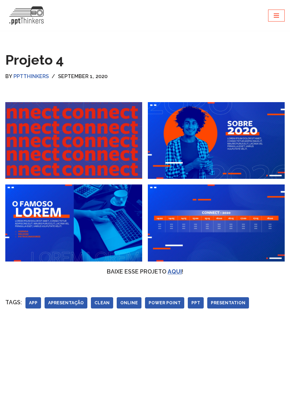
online (129, 302)
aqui (175, 271)
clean (102, 302)
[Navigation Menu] (276, 16)
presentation (228, 302)
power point (165, 302)
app (33, 302)
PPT (195, 302)
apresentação (66, 302)
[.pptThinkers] (26, 15)
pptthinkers (31, 76)
